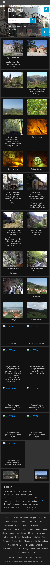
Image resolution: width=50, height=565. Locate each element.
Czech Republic (40, 521)
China (14, 521)
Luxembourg (21, 533)
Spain (31, 545)
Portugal (6, 541)
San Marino (13, 545)
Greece (15, 30)
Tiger (43, 561)
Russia (14, 541)
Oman (17, 537)
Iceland (24, 529)
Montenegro (42, 533)
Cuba (29, 521)
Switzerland (8, 548)
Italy (5, 533)
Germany (7, 529)
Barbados (24, 517)
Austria (15, 517)
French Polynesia (38, 525)
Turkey (25, 548)
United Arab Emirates (39, 548)
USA (33, 552)
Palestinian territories (31, 537)
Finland (18, 525)
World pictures (19, 26)
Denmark (9, 525)
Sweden (39, 545)
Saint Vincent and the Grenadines (33, 541)
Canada (7, 521)
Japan (11, 533)
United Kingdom (22, 552)
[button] (5, 560)
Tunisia (17, 548)
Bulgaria (42, 517)
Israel (45, 529)
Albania (7, 517)
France (26, 525)
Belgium (33, 517)
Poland (45, 537)
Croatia (22, 521)
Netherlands (8, 537)
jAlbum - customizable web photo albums (22, 561)
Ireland (38, 529)
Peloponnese (18, 33)
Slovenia (23, 545)
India (31, 529)
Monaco (31, 533)
